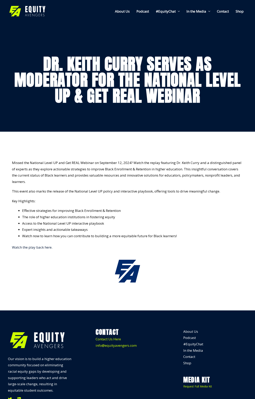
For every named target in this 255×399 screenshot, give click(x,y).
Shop (240, 11)
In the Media (196, 11)
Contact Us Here (108, 339)
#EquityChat (166, 11)
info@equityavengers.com (116, 345)
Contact (223, 11)
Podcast (142, 11)
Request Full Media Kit (197, 386)
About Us (122, 11)
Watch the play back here (32, 247)
